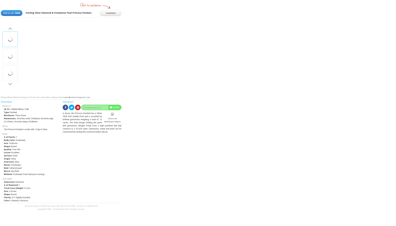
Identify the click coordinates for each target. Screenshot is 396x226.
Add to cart (11, 13)
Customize (111, 13)
